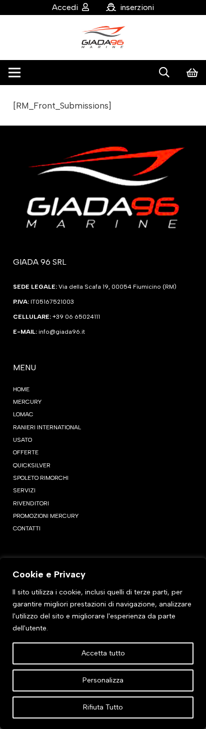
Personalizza (103, 680)
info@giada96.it (61, 331)
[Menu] (14, 72)
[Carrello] (192, 72)
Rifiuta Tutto (103, 707)
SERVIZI (24, 490)
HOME (21, 389)
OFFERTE (25, 452)
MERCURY (27, 401)
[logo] (103, 37)
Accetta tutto (103, 653)
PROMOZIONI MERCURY (45, 515)
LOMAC (23, 414)
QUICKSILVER (31, 465)
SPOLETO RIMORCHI (40, 477)
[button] (163, 72)
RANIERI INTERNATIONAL (47, 427)
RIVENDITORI (31, 503)
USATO (22, 439)
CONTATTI (26, 528)
